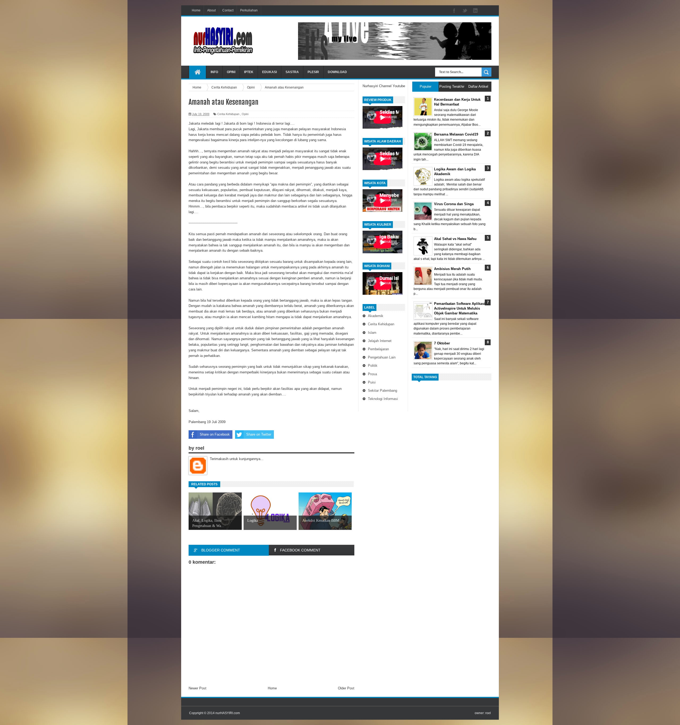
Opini (245, 114)
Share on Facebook (215, 434)
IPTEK (248, 72)
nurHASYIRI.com (227, 713)
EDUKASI (269, 72)
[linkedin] (475, 11)
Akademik (375, 316)
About (211, 10)
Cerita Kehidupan (381, 324)
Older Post (346, 688)
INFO (214, 72)
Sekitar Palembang (382, 391)
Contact (227, 10)
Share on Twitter (258, 434)
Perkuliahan (249, 10)
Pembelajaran (378, 349)
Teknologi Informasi (383, 399)
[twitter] (465, 11)
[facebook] (454, 11)
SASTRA (292, 72)
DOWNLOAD (337, 72)
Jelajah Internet (380, 341)
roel (488, 713)
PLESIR (313, 72)
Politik (372, 366)
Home (196, 10)
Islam (372, 333)
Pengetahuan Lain (382, 357)
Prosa (372, 374)
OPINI (231, 72)
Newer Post (197, 688)
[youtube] (486, 11)
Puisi (372, 382)
